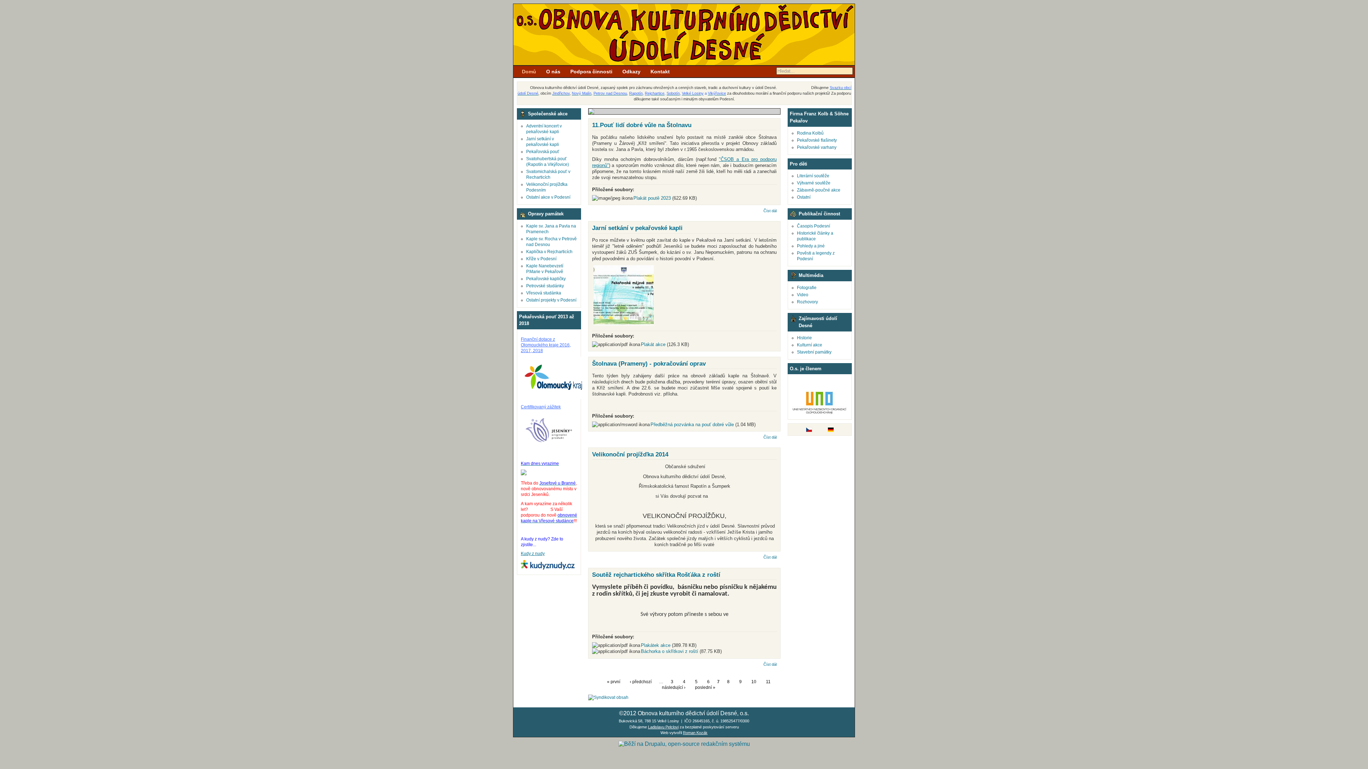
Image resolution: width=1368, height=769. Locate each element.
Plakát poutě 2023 (652, 198)
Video (802, 294)
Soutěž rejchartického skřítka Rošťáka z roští (656, 574)
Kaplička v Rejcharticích (549, 251)
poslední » (705, 687)
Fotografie (807, 287)
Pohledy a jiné (811, 246)
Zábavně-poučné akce (818, 190)
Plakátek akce (655, 645)
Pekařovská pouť (542, 151)
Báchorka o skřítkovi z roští (669, 651)
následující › (673, 687)
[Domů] (684, 63)
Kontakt (660, 71)
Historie (804, 337)
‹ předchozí (641, 681)
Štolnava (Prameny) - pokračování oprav (649, 363)
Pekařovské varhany (816, 147)
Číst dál (770, 211)
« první (613, 681)
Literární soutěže (813, 175)
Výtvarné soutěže (813, 183)
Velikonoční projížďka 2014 (630, 454)
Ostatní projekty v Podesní (551, 300)
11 (768, 681)
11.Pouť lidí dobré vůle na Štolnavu (641, 125)
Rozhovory (807, 301)
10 (753, 681)
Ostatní (803, 197)
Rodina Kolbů (810, 133)
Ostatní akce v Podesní (548, 197)
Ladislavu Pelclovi (663, 727)
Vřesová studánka (543, 293)
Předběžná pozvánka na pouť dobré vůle (692, 424)
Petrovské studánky (545, 285)
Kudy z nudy (533, 553)
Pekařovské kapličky (546, 278)
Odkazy (631, 71)
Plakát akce (653, 344)
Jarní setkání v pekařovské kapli (637, 227)
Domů (529, 71)
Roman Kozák (695, 733)
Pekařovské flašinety (817, 140)
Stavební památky (814, 352)
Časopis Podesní (813, 226)
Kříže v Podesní (541, 258)
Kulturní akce (809, 344)
